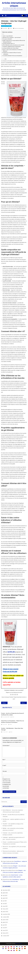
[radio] (11, 695)
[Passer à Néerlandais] (14, 947)
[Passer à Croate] (5, 947)
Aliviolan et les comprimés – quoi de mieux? (12, 37)
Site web (5, 771)
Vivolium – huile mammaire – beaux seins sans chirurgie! (12, 729)
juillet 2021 (5, 898)
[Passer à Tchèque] (8, 947)
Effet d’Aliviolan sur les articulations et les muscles (13, 45)
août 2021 (5, 895)
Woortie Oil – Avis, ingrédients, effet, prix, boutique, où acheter (14, 847)
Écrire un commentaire (19, 28)
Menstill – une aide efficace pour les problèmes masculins (13, 815)
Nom (4, 759)
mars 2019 (5, 930)
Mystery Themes (18, 943)
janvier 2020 (5, 919)
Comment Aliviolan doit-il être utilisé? (11, 48)
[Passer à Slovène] (14, 950)
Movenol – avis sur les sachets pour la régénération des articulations (24, 703)
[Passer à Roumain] (8, 950)
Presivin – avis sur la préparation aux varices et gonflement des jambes (12, 714)
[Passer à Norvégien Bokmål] (19, 948)
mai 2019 (5, 927)
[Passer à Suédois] (19, 950)
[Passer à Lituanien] (16, 948)
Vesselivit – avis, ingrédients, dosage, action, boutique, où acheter (13, 824)
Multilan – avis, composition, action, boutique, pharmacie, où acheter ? (13, 829)
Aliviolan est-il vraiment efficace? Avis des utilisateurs (12, 53)
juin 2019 (5, 925)
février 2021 (5, 908)
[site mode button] (23, 15)
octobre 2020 (6, 917)
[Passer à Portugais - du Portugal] (25, 948)
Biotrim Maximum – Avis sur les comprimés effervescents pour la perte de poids (13, 811)
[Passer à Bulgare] (3, 947)
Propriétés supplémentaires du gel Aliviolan (12, 46)
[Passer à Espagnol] (16, 950)
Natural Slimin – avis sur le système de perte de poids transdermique (5, 703)
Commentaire (6, 745)
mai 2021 (5, 903)
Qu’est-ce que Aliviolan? (8, 35)
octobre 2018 (6, 935)
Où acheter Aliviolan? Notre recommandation (12, 55)
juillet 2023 (5, 892)
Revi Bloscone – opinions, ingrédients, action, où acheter (14, 820)
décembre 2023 (6, 890)
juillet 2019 (5, 922)
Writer (10, 28)
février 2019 (5, 933)
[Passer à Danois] (11, 947)
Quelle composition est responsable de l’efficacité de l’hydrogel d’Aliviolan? (14, 41)
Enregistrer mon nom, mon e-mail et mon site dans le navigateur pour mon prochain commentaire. (7, 783)
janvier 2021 (5, 911)
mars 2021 (5, 906)
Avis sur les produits (6, 25)
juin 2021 (5, 900)
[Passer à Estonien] (16, 947)
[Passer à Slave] (11, 950)
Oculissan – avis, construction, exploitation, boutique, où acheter (13, 833)
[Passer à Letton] (14, 948)
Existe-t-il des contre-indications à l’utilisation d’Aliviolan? (12, 50)
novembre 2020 (6, 914)
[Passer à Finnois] (19, 947)
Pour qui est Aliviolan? (7, 39)
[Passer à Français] (22, 947)
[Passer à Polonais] (22, 948)
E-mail (4, 765)
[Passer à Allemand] (25, 947)
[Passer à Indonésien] (8, 948)
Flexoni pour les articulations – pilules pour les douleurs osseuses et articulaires (12, 721)
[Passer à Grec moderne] (3, 948)
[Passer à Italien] (11, 948)
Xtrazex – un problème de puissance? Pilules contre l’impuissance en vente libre (15, 843)
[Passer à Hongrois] (5, 948)
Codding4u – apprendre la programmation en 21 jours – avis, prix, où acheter (14, 838)
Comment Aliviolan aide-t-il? (9, 43)
